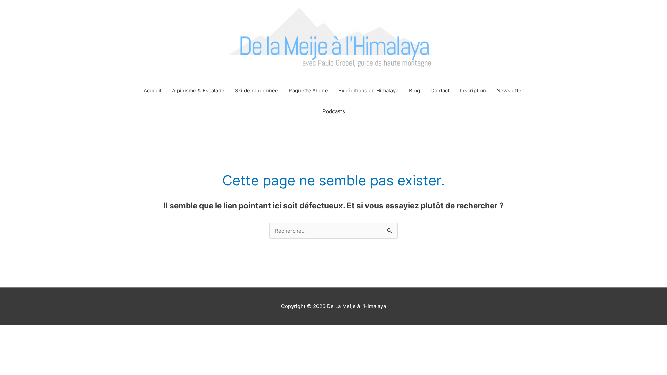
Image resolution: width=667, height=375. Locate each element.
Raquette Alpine (308, 90)
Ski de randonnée (256, 90)
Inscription (473, 90)
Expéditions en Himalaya (368, 90)
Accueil (152, 90)
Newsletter (510, 90)
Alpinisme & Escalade (198, 90)
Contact (440, 90)
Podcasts (333, 111)
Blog (414, 90)
